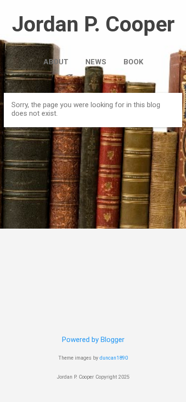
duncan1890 (114, 358)
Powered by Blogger (93, 339)
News (95, 62)
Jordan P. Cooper (93, 24)
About (55, 62)
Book (133, 62)
